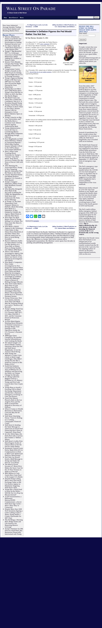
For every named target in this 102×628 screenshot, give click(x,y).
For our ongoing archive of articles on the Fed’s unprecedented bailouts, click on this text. (89, 250)
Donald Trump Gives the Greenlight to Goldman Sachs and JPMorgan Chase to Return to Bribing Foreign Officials (14, 278)
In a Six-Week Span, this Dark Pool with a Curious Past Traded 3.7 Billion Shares (14, 436)
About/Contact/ (13, 17)
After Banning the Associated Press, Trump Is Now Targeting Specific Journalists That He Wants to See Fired (13, 169)
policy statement (44, 44)
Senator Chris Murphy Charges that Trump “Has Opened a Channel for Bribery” (14, 64)
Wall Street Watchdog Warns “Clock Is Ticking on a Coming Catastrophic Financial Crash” (13, 419)
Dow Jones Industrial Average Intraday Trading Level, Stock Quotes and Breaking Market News (12, 28)
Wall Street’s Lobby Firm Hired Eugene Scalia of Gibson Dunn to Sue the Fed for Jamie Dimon (14, 443)
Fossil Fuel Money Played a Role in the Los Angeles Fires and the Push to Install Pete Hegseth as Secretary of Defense (13, 402)
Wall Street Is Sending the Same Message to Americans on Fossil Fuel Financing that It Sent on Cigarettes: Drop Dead (14, 428)
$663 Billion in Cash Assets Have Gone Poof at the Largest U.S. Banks (14, 475)
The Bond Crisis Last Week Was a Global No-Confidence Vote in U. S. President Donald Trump (13, 100)
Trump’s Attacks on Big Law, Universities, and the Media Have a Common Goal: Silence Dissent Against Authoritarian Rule (13, 121)
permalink (36, 221)
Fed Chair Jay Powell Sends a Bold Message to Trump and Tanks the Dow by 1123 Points (13, 460)
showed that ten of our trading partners (40, 72)
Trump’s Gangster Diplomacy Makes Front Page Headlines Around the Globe (13, 184)
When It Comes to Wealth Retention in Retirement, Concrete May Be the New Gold (14, 411)
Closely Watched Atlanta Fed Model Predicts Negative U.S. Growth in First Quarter (13, 177)
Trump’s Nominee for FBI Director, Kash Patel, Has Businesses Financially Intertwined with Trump (14, 531)
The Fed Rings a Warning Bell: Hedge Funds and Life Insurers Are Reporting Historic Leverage (14, 523)
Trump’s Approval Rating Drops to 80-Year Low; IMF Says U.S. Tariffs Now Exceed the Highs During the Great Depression (14, 82)
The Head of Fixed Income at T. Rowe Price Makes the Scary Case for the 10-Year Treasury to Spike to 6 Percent (14, 467)
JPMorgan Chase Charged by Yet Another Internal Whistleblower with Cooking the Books (13, 338)
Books (22, 17)
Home (5, 17)
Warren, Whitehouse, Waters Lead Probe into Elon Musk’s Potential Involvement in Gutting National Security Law (13, 40)
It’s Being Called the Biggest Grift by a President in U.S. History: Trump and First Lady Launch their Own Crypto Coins (14, 381)
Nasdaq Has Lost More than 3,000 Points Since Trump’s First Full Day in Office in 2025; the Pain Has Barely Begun (14, 92)
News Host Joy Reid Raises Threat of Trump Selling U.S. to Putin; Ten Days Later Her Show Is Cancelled (14, 221)
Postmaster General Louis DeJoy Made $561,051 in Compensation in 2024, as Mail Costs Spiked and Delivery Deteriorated (14, 451)
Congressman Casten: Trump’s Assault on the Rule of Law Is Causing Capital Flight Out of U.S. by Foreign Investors (14, 72)
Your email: (83, 33)
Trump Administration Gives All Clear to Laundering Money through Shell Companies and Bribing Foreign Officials (14, 132)
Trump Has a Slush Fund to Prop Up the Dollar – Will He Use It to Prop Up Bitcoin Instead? (14, 492)
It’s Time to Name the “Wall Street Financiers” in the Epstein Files (13, 47)
